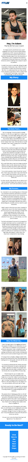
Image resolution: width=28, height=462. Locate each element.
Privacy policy (14, 459)
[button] (26, 3)
